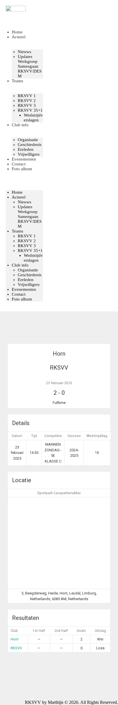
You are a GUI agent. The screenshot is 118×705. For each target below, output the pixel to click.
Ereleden (26, 279)
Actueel (18, 37)
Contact (18, 294)
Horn (15, 639)
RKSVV (16, 648)
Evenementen (24, 289)
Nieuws (24, 51)
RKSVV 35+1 (30, 110)
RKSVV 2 (27, 100)
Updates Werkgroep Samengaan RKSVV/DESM (30, 66)
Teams (17, 81)
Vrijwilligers (29, 284)
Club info (20, 125)
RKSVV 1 (27, 95)
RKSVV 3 (27, 105)
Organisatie (28, 139)
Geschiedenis (30, 144)
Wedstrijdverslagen (33, 117)
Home (17, 192)
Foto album (22, 169)
